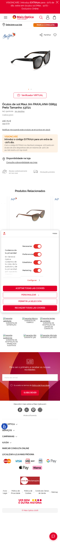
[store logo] (23, 17)
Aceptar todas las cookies (30, 288)
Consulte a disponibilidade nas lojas (21, 162)
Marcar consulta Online (15, 448)
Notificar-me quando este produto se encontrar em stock (26, 130)
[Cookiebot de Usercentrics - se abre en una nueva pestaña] (45, 233)
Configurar (32, 280)
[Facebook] (20, 409)
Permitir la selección (30, 301)
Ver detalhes (20, 111)
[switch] (37, 254)
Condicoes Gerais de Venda (42, 492)
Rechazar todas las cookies (30, 308)
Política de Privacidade (41, 385)
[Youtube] (26, 409)
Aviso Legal (5, 492)
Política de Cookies (28, 492)
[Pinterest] (33, 409)
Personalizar (28, 295)
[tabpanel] (30, 222)
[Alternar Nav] (5, 17)
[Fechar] (57, 2)
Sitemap (54, 492)
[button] (41, 17)
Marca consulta (45, 25)
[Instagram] (40, 409)
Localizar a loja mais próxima (18, 454)
